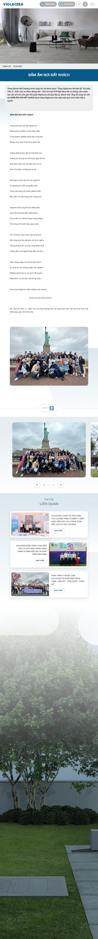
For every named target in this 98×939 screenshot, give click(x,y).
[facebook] (52, 408)
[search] (78, 4)
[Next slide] (61, 485)
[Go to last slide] (37, 485)
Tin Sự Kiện (17, 66)
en (85, 4)
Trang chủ (6, 66)
